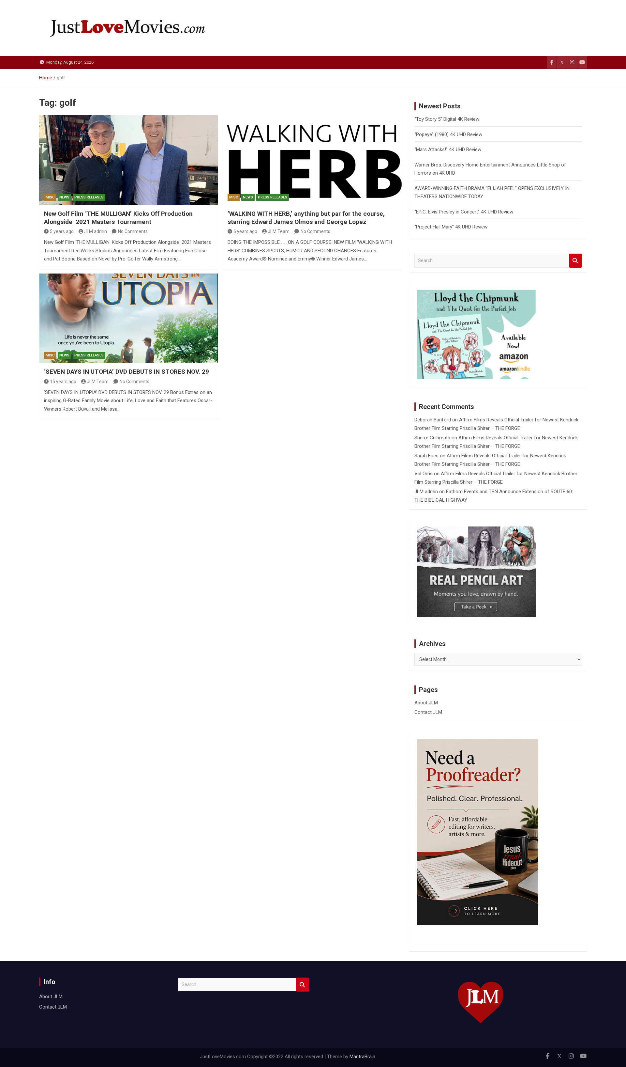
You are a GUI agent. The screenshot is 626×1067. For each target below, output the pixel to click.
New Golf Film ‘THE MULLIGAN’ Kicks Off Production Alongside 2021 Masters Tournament (118, 218)
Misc (50, 197)
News (64, 197)
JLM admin (95, 231)
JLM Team (279, 231)
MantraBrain (362, 1056)
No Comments (133, 231)
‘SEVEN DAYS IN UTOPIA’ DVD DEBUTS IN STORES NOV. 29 (126, 371)
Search (575, 261)
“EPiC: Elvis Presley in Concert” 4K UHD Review (463, 212)
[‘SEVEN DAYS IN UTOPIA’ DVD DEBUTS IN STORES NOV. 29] (128, 318)
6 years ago (245, 231)
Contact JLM (428, 712)
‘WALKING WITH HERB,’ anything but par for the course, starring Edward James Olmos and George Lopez (306, 218)
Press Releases (89, 197)
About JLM (426, 703)
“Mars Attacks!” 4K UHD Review (447, 149)
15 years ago (63, 381)
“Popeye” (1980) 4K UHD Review (448, 134)
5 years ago (62, 231)
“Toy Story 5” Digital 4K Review (446, 119)
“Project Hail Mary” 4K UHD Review (450, 227)
